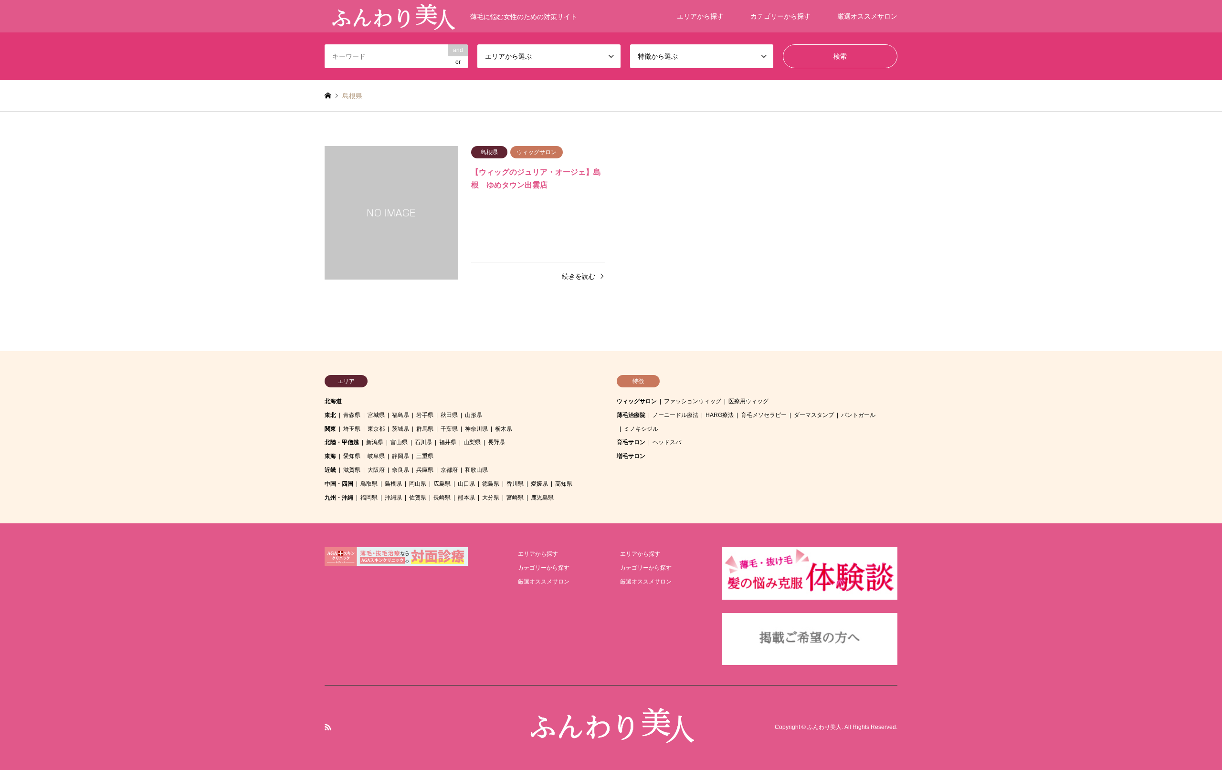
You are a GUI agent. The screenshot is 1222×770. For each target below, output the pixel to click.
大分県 (490, 497)
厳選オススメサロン (867, 16)
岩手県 (424, 415)
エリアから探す (700, 16)
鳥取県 (369, 483)
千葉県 (449, 429)
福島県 (400, 415)
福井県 (447, 442)
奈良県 (400, 470)
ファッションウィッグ (692, 401)
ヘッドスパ (667, 442)
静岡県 (400, 456)
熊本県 (466, 497)
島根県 (393, 483)
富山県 (399, 442)
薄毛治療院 (631, 415)
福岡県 (369, 497)
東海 (330, 456)
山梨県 (472, 442)
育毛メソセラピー (764, 415)
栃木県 (503, 429)
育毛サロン (631, 442)
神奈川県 (476, 429)
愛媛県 (539, 483)
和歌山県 (476, 470)
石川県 (423, 442)
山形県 (473, 415)
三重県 (424, 456)
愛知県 (351, 456)
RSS (328, 727)
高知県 (563, 483)
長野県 (496, 442)
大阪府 (376, 470)
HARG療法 (720, 415)
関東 (330, 429)
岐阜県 (376, 456)
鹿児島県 (542, 497)
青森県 (351, 415)
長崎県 (442, 497)
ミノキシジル (641, 429)
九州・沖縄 (339, 497)
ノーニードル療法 (675, 415)
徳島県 (490, 483)
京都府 (449, 470)
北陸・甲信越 (342, 442)
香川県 (515, 483)
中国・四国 (339, 483)
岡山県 (417, 483)
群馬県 (424, 429)
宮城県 (376, 415)
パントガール (858, 415)
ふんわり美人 (824, 727)
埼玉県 (351, 429)
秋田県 (449, 415)
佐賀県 (417, 497)
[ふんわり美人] (611, 738)
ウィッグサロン (637, 401)
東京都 (376, 429)
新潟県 (374, 442)
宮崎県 (515, 497)
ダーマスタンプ (814, 415)
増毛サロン (631, 456)
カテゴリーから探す (780, 16)
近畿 (330, 470)
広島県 (442, 483)
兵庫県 (424, 470)
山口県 (466, 483)
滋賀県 (351, 470)
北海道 (333, 401)
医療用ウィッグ (748, 401)
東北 (330, 415)
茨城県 (400, 429)
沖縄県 (393, 497)
